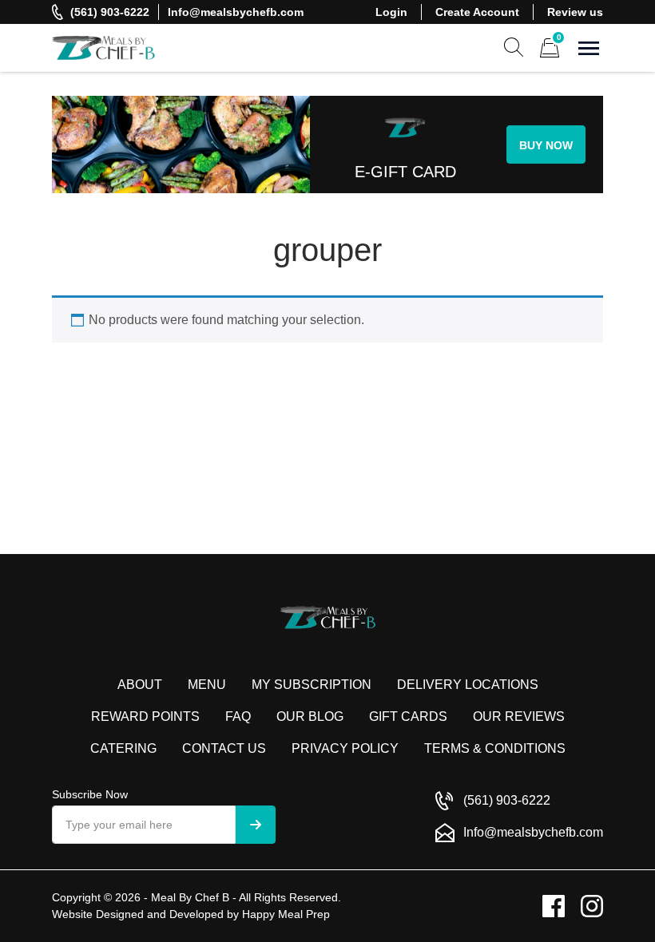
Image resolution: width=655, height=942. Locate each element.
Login (391, 12)
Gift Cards (408, 716)
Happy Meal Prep (286, 914)
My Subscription (311, 684)
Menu (207, 684)
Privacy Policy (345, 748)
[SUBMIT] (256, 824)
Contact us (224, 748)
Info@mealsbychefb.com (236, 12)
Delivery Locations (467, 684)
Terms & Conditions (495, 748)
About (139, 684)
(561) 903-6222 (109, 12)
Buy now (546, 145)
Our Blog (309, 716)
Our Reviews (519, 716)
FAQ (238, 716)
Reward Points (145, 716)
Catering (123, 748)
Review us (575, 12)
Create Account (477, 12)
